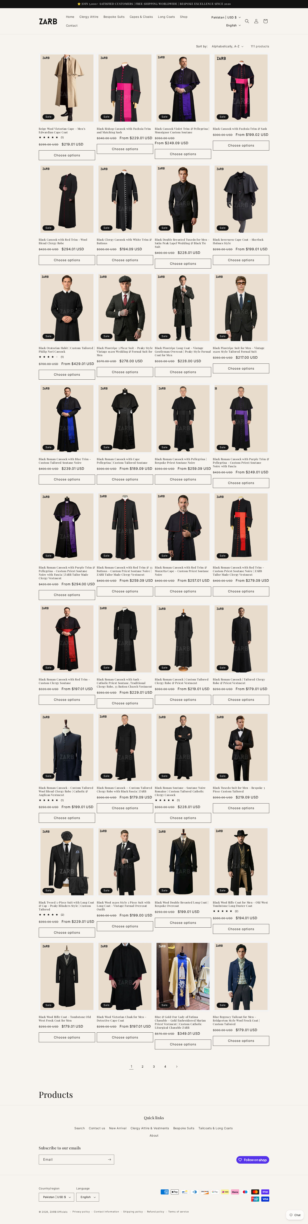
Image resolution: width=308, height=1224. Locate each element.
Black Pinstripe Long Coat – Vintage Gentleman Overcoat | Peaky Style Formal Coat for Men (183, 351)
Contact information (106, 1211)
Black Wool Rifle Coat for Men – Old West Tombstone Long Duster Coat (240, 904)
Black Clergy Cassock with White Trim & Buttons (124, 241)
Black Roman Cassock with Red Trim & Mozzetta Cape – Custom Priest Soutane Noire (182, 571)
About (154, 1135)
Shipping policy (133, 1211)
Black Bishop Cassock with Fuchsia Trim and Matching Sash (124, 130)
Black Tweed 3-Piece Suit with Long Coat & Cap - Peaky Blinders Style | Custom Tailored (66, 906)
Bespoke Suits (183, 1128)
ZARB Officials (59, 1211)
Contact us (97, 1128)
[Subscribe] (109, 1159)
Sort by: (202, 46)
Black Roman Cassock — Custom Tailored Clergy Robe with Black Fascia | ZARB (124, 789)
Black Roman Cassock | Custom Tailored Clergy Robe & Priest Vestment (181, 681)
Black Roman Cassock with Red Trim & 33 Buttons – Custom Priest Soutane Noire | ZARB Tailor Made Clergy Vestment (125, 571)
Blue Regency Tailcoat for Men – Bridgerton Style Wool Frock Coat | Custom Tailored (236, 1020)
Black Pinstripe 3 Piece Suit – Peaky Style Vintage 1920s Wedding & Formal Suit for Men (125, 351)
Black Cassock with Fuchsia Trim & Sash (240, 128)
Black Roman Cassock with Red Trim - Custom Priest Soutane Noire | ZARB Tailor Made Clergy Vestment (238, 571)
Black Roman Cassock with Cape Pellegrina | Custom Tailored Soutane (122, 460)
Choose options (67, 155)
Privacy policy (81, 1211)
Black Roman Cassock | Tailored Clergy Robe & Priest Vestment (239, 681)
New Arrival (118, 1128)
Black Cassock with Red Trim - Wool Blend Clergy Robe (63, 241)
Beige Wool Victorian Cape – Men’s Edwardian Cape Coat (62, 130)
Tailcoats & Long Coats (215, 1128)
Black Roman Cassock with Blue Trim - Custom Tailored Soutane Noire (65, 460)
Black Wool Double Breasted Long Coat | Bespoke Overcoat (181, 904)
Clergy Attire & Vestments (150, 1128)
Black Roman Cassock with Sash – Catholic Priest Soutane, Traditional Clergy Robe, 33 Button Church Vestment (124, 683)
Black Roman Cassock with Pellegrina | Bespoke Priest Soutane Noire (181, 460)
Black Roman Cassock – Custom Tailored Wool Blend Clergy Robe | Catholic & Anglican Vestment (66, 791)
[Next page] (176, 1066)
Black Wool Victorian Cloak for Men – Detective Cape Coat (121, 1018)
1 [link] (131, 1066)
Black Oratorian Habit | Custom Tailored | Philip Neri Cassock (67, 349)
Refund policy (155, 1211)
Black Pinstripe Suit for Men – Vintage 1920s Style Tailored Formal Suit (239, 349)
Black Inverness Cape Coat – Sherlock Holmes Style (238, 241)
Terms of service (178, 1211)
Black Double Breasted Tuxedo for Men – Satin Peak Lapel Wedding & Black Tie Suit (182, 243)
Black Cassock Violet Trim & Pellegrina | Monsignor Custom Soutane (182, 130)
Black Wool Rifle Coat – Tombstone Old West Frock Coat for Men (65, 1018)
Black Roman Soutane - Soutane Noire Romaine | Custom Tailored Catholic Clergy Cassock (180, 791)
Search (79, 1128)
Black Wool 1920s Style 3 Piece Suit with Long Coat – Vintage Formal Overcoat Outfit (123, 906)
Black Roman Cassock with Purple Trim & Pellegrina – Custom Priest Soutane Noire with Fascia (241, 462)
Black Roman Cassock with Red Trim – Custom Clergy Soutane (64, 681)
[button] (247, 21)
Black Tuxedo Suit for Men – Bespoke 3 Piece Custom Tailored (239, 789)
